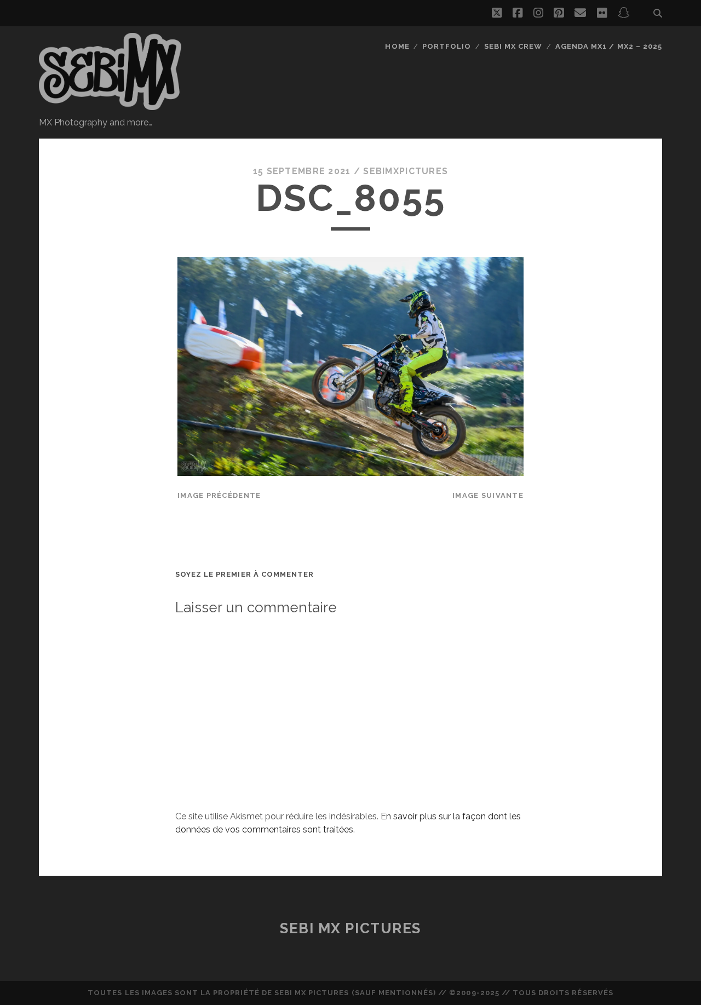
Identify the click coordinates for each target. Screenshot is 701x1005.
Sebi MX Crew (513, 46)
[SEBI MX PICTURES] (110, 105)
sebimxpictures (405, 171)
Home (397, 46)
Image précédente (219, 495)
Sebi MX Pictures (350, 928)
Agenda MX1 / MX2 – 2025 (608, 46)
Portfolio (446, 46)
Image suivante (488, 495)
